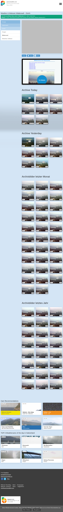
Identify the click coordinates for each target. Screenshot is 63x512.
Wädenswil (5, 35)
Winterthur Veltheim (7, 38)
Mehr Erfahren (27, 509)
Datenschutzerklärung (6, 476)
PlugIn (24, 55)
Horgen (4, 32)
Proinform (6, 472)
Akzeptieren (37, 509)
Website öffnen (42, 80)
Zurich (3, 28)
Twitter (5, 479)
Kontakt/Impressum (6, 474)
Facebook (2, 479)
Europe (4, 22)
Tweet (31, 55)
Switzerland (5, 25)
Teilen (38, 55)
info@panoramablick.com (7, 488)
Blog (8, 478)
